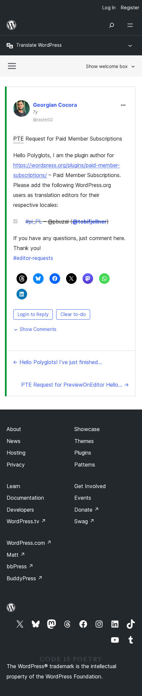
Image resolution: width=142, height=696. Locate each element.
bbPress (20, 566)
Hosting (16, 452)
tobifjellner (89, 221)
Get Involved (90, 486)
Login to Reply (33, 314)
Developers (20, 509)
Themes (84, 441)
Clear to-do (73, 314)
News (13, 441)
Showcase (87, 429)
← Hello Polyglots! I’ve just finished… (57, 362)
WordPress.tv (26, 521)
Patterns (84, 464)
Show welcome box (107, 66)
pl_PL (33, 221)
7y (35, 112)
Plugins (82, 452)
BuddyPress (25, 578)
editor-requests (33, 258)
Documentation (25, 497)
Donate (86, 509)
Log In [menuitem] (109, 7)
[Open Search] (111, 25)
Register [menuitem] (130, 7)
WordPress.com (29, 542)
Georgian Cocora (55, 104)
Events (82, 497)
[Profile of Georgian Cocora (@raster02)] (21, 110)
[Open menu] (131, 25)
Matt (16, 554)
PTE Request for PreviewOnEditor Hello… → (75, 384)
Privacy (16, 464)
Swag (84, 521)
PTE (18, 138)
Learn (13, 486)
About (14, 429)
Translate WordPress (39, 45)
